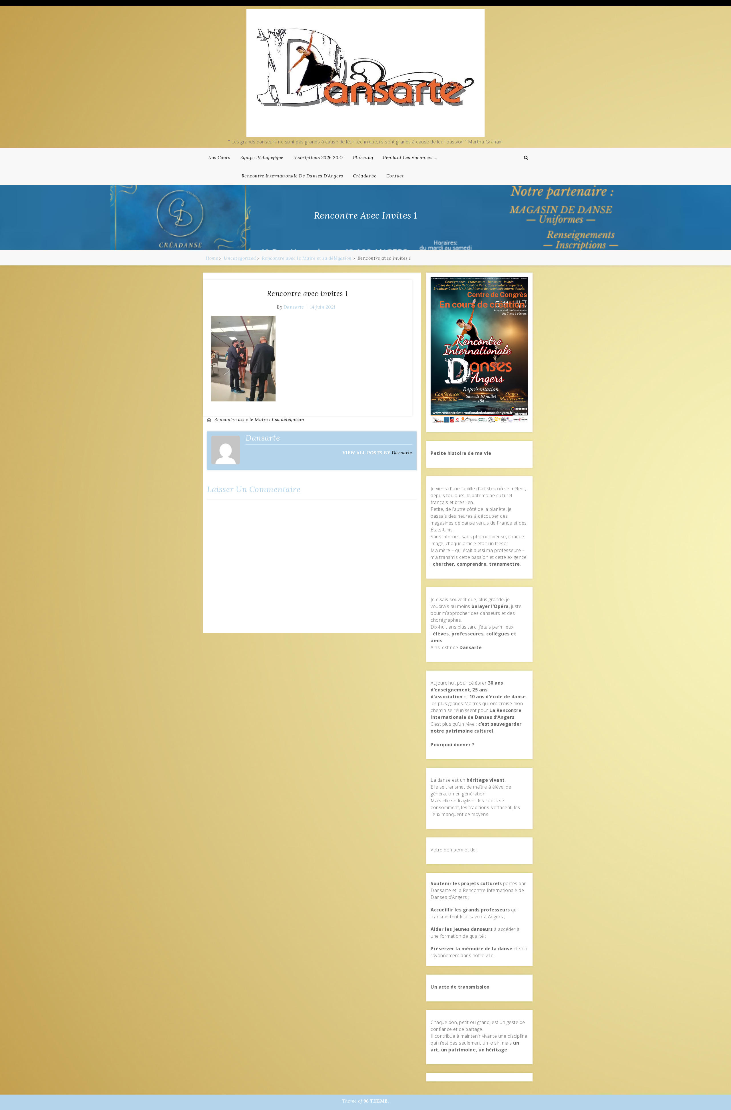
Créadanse (365, 176)
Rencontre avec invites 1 (307, 293)
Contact (395, 176)
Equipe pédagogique (262, 157)
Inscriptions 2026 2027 (318, 157)
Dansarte (294, 307)
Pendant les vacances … (410, 157)
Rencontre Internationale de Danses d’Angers (292, 176)
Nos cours (219, 157)
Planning (363, 157)
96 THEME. (376, 1101)
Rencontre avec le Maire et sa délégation (259, 419)
